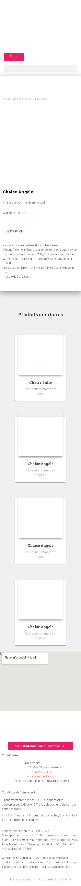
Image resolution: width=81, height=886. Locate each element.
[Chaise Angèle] (40, 433)
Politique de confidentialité (55, 879)
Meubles (17, 99)
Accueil (6, 99)
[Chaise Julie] (40, 352)
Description (14, 231)
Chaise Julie (40, 382)
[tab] (40, 231)
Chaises (27, 99)
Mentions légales (20, 879)
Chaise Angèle (40, 463)
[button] (40, 68)
